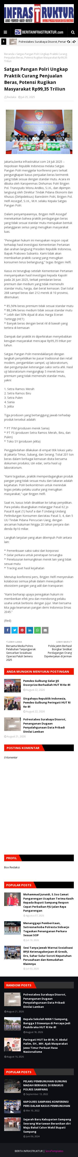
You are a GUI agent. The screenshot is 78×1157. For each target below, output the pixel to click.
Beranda (9, 54)
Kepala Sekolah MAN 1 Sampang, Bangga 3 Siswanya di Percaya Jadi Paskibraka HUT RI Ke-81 (46, 1023)
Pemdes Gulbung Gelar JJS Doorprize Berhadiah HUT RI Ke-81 (47, 683)
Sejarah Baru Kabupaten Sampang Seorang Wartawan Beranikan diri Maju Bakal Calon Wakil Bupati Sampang (47, 1125)
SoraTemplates (54, 1151)
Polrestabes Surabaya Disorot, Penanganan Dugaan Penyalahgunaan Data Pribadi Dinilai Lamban (44, 725)
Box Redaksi (12, 867)
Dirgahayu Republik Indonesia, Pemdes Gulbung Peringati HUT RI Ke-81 (47, 702)
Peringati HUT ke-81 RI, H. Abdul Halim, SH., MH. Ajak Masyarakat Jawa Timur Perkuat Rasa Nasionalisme (45, 1046)
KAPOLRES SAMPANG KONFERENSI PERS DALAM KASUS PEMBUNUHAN (46, 1104)
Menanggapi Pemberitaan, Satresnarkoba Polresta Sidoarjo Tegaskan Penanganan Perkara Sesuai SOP (46, 929)
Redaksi (11, 97)
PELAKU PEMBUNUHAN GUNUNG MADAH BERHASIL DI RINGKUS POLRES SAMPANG (45, 1085)
